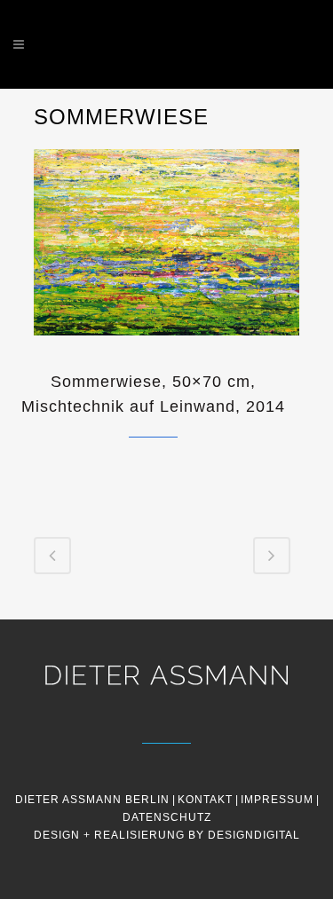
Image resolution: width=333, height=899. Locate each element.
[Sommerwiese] (167, 346)
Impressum (277, 799)
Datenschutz (167, 817)
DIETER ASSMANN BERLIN (92, 799)
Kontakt (205, 799)
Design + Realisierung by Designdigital (167, 835)
